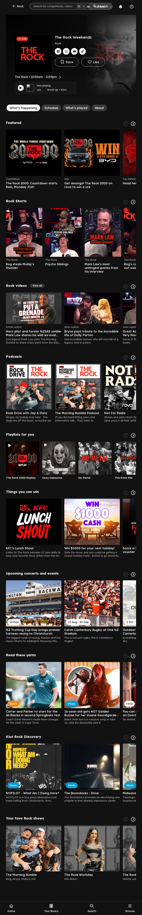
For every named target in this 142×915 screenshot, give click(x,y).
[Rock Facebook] (58, 51)
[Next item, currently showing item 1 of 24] (133, 287)
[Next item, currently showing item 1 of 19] (133, 493)
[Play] (21, 88)
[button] (37, 286)
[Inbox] (120, 6)
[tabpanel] (71, 502)
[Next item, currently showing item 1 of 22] (133, 202)
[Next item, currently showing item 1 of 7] (133, 358)
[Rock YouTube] (74, 51)
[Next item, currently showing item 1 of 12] (133, 435)
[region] (71, 159)
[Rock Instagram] (66, 51)
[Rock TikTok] (82, 51)
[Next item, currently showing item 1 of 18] (133, 656)
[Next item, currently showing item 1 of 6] (133, 124)
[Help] (131, 6)
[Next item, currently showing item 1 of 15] (133, 574)
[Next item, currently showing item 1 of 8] (133, 819)
